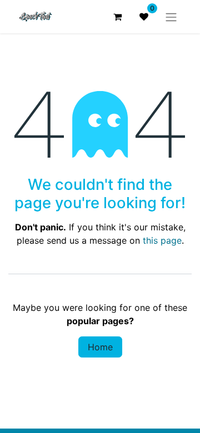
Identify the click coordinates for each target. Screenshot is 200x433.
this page (162, 240)
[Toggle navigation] (171, 16)
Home (100, 347)
